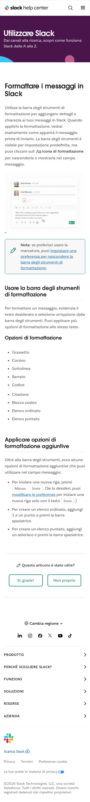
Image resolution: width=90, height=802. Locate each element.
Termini (27, 761)
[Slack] (41, 741)
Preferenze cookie (53, 761)
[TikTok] (70, 636)
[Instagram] (30, 636)
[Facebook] (40, 636)
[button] (26, 580)
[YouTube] (60, 636)
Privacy (9, 761)
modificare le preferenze (33, 494)
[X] (50, 636)
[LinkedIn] (20, 636)
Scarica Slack (14, 751)
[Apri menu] (83, 8)
